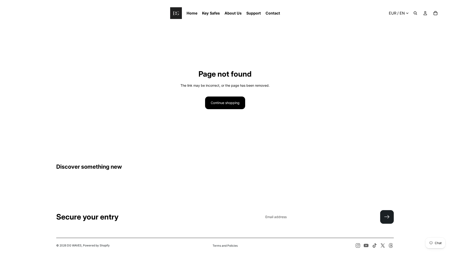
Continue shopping (225, 103)
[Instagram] (358, 245)
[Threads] (391, 245)
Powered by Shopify (96, 245)
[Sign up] (387, 217)
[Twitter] (383, 245)
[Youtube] (366, 245)
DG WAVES (74, 245)
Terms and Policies (225, 245)
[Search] (415, 13)
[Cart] (435, 13)
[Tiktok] (374, 245)
